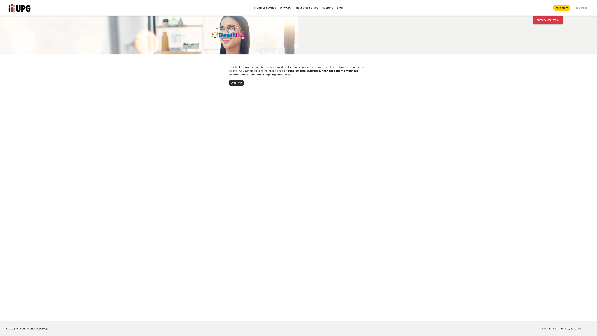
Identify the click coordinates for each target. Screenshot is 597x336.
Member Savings (265, 7)
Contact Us (549, 328)
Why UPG (286, 7)
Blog (340, 7)
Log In (583, 7)
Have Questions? (548, 19)
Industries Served (307, 7)
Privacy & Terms (571, 328)
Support (327, 7)
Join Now (561, 7)
